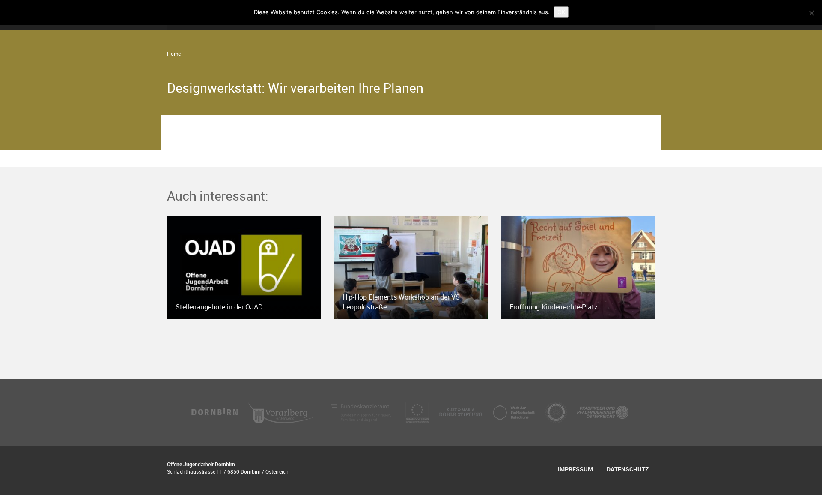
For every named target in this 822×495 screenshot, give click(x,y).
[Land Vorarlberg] (283, 411)
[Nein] (811, 13)
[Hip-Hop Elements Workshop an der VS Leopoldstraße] (411, 266)
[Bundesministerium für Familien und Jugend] (361, 411)
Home (174, 53)
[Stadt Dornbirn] (215, 411)
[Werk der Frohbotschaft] (514, 411)
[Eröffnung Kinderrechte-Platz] (578, 266)
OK (561, 12)
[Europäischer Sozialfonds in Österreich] (418, 411)
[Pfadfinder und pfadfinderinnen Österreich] (603, 411)
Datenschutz (628, 469)
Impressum (575, 469)
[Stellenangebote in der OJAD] (244, 266)
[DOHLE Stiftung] (461, 411)
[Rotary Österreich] (557, 411)
